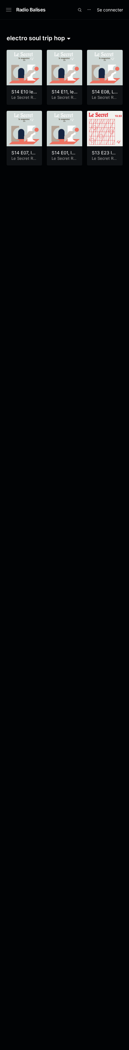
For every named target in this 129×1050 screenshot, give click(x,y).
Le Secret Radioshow (23, 100)
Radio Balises (30, 10)
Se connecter (110, 9)
